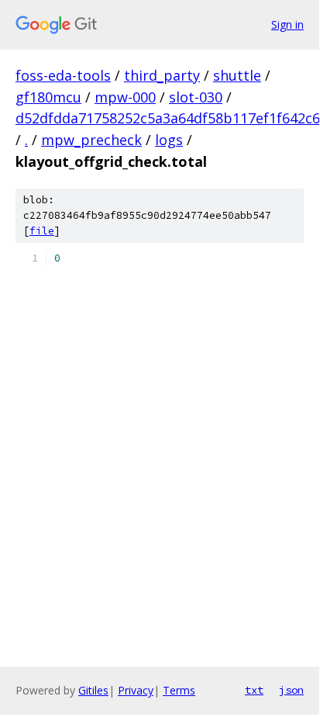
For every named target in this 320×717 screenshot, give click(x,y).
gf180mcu (48, 97)
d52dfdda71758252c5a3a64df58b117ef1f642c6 (167, 118)
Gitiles (93, 690)
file (41, 230)
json (291, 690)
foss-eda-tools (63, 75)
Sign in (287, 24)
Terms (179, 690)
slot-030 (195, 97)
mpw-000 (125, 97)
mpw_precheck (91, 139)
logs (169, 139)
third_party (162, 75)
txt (254, 690)
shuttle (237, 75)
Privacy (135, 690)
